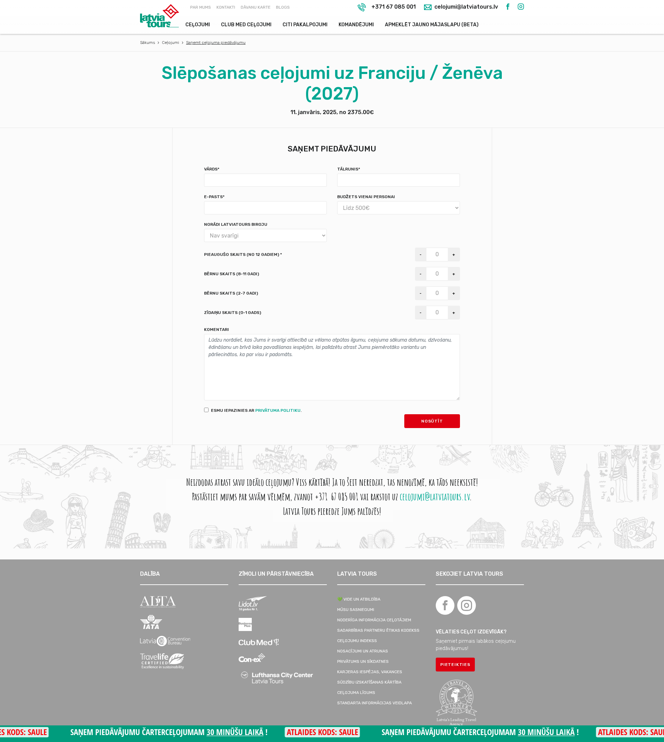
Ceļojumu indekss (357, 640)
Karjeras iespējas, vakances (369, 671)
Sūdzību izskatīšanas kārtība (369, 682)
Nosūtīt (432, 421)
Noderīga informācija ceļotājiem (374, 620)
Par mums (200, 7)
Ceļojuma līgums (356, 692)
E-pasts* (214, 196)
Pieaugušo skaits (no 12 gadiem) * (243, 254)
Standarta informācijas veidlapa (374, 703)
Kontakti (225, 7)
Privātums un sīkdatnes (363, 661)
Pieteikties (455, 664)
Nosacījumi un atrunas (362, 651)
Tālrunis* (348, 169)
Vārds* (211, 169)
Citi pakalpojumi (305, 25)
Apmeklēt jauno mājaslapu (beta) (432, 25)
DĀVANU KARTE (255, 7)
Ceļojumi (197, 25)
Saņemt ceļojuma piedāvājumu (216, 42)
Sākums (147, 42)
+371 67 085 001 (393, 6)
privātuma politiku (278, 410)
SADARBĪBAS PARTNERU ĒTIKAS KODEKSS (378, 630)
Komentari (216, 329)
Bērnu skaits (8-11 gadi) (231, 273)
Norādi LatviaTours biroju (235, 224)
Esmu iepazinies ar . (256, 410)
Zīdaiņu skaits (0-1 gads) (232, 312)
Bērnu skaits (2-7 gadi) (231, 293)
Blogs (283, 7)
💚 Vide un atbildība (358, 599)
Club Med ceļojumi (246, 25)
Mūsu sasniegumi (355, 609)
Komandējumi (356, 25)
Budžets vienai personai (366, 196)
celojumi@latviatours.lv (465, 7)
